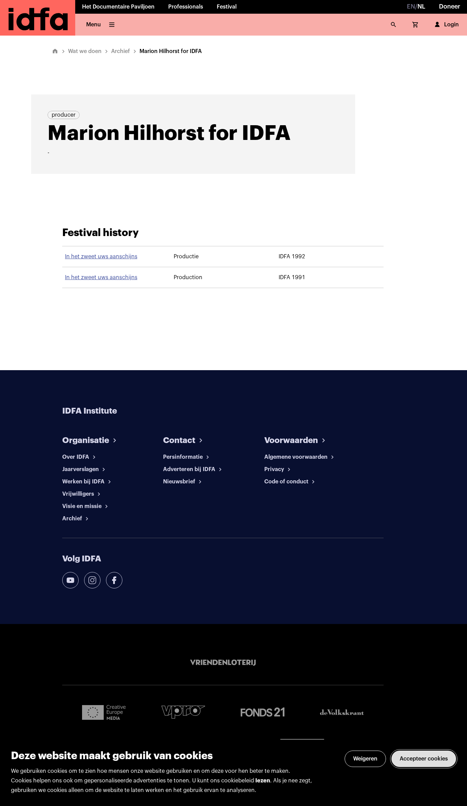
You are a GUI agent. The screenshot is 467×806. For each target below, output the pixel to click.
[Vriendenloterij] (223, 663)
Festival (227, 7)
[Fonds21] (262, 712)
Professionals (185, 7)
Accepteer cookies (424, 759)
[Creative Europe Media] (104, 711)
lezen (262, 780)
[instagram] (92, 580)
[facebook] (114, 580)
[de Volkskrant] (342, 712)
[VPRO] (183, 712)
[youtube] (70, 580)
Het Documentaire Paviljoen (118, 7)
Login (451, 24)
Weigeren (365, 759)
